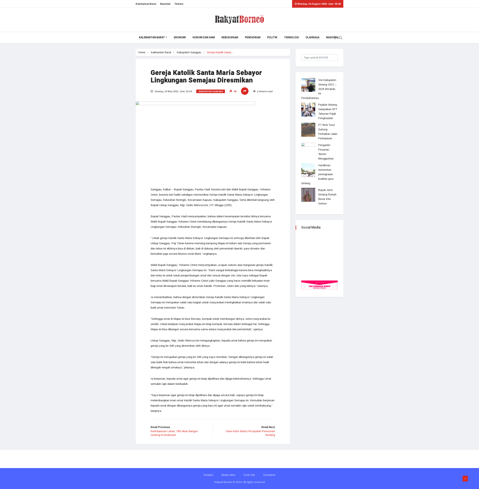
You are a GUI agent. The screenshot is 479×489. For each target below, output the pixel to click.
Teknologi (291, 37)
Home (141, 52)
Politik (272, 37)
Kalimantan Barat (146, 4)
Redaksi (208, 474)
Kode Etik (249, 474)
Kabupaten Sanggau (189, 52)
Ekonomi (180, 37)
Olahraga (312, 37)
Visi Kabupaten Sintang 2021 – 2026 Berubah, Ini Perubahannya (318, 89)
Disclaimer (269, 474)
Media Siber (229, 474)
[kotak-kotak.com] (319, 284)
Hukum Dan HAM (204, 37)
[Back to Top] (465, 479)
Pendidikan (252, 37)
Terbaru (178, 4)
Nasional (165, 4)
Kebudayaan (230, 37)
